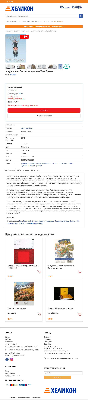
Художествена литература (31, 165)
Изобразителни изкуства (50, 163)
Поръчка (47, 339)
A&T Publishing (27, 128)
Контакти (9, 342)
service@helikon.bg (12, 353)
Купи (42, 110)
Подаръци (30, 22)
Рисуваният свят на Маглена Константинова (61, 267)
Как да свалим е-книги (53, 348)
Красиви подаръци (46, 221)
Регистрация (10, 373)
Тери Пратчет (24, 221)
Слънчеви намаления (34, 223)
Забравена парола (12, 375)
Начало (8, 22)
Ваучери (43, 22)
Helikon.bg (9, 1)
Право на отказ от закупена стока (57, 353)
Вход (7, 371)
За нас (7, 337)
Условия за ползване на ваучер (56, 351)
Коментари (24, 170)
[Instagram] (11, 359)
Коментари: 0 (10, 125)
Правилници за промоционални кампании (61, 358)
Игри (37, 22)
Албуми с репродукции (30, 163)
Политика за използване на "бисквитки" (21, 346)
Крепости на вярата (17, 308)
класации (58, 22)
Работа (8, 339)
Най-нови (34, 221)
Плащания (48, 342)
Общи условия (11, 344)
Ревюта (36, 170)
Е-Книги (50, 22)
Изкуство (64, 163)
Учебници (22, 22)
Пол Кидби (13, 74)
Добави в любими (45, 116)
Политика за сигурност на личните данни (21, 349)
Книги (14, 22)
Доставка (47, 344)
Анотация (11, 170)
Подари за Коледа (62, 221)
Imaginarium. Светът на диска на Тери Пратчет (38, 31)
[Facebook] (7, 359)
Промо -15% (74, 221)
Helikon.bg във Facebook (14, 355)
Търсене (47, 337)
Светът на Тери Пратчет (16, 223)
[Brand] (19, 6)
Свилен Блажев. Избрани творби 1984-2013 (23, 267)
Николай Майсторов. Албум (61, 308)
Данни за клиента (51, 346)
